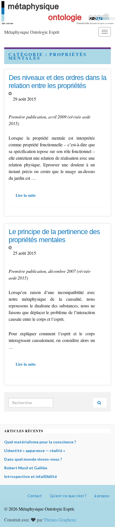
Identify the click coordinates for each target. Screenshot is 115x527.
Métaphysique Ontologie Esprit (31, 32)
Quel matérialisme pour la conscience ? (40, 441)
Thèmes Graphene (60, 520)
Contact (34, 495)
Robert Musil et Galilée (25, 467)
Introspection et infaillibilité (30, 476)
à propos (101, 495)
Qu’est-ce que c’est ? (68, 495)
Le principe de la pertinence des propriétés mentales (54, 236)
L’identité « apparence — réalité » (34, 450)
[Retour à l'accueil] (57, 12)
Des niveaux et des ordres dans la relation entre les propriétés (57, 81)
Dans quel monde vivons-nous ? (33, 459)
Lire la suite (26, 195)
